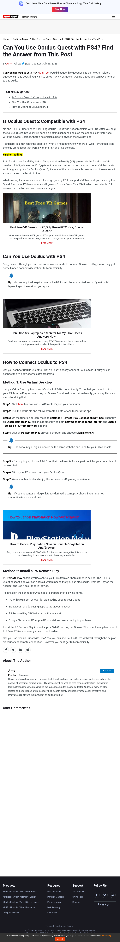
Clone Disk (52, 913)
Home (6, 39)
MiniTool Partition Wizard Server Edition (21, 902)
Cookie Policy (105, 936)
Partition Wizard (28, 17)
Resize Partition (54, 891)
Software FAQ (78, 891)
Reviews (76, 902)
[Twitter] (23, 63)
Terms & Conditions (56, 926)
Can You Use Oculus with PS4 (29, 102)
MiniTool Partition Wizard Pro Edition (19, 897)
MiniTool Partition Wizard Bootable (19, 907)
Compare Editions (11, 913)
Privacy (70, 926)
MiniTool (44, 72)
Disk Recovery (53, 907)
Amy (9, 63)
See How (60, 9)
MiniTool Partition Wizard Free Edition (20, 891)
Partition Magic (20, 39)
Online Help (77, 897)
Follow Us (107, 671)
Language (104, 904)
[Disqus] (60, 746)
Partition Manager (55, 897)
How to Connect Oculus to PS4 (30, 106)
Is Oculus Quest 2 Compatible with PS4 (34, 97)
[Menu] (114, 17)
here (21, 404)
